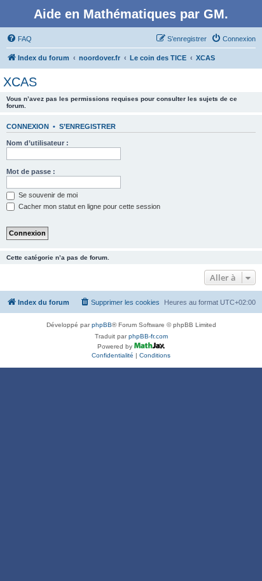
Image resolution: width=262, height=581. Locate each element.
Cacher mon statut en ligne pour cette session (88, 206)
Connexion (27, 126)
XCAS (20, 82)
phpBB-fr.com (148, 336)
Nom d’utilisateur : (37, 143)
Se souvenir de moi (47, 195)
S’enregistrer (87, 126)
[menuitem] (19, 38)
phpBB (102, 324)
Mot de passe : (30, 171)
